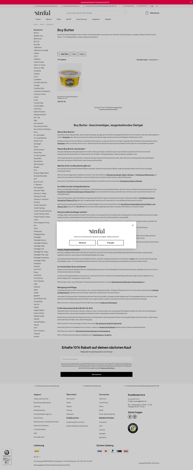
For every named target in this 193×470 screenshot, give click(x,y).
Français (110, 243)
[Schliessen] (133, 225)
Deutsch (82, 243)
